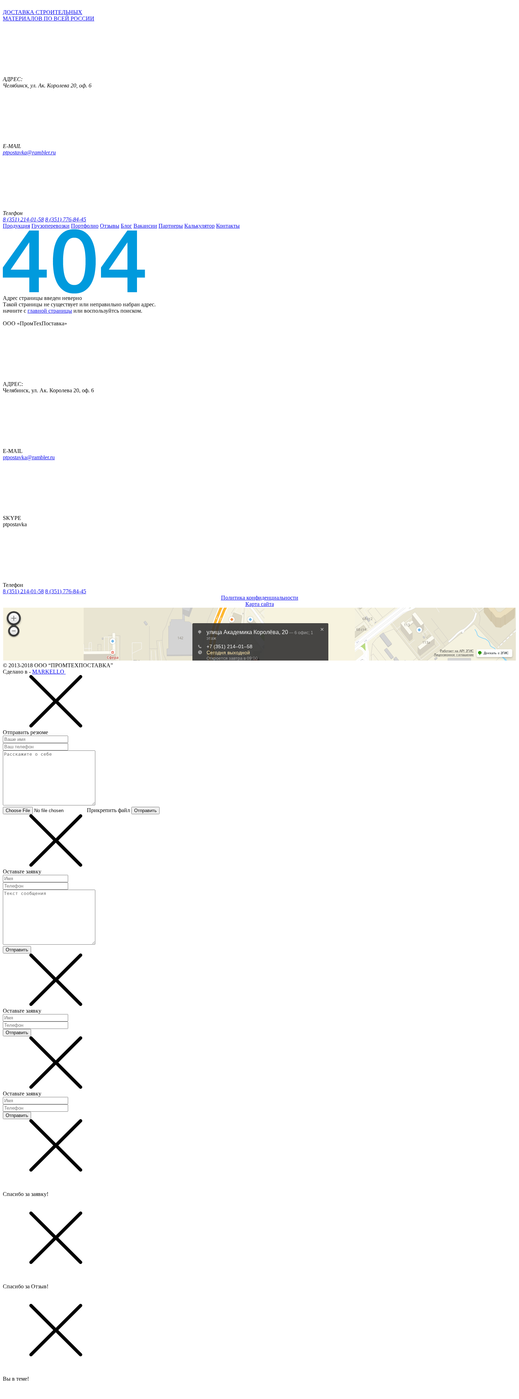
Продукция (16, 226)
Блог (126, 226)
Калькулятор (199, 226)
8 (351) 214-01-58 (23, 219)
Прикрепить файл (108, 810)
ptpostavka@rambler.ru (29, 152)
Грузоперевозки (50, 226)
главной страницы (50, 311)
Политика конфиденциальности (259, 598)
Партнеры (171, 226)
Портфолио (85, 226)
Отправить (145, 810)
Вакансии (145, 226)
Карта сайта (259, 604)
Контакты (228, 226)
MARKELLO (49, 672)
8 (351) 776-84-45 (65, 219)
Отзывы (109, 226)
